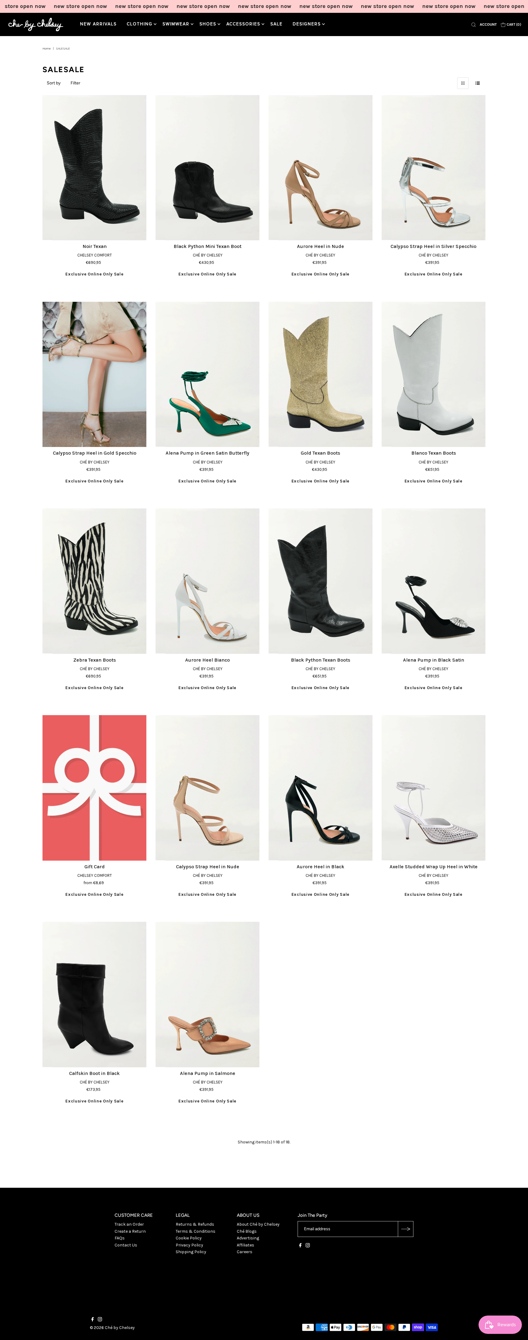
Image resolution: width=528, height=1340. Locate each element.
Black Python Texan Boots (320, 660)
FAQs (120, 1238)
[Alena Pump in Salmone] (207, 994)
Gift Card (94, 866)
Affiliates (245, 1245)
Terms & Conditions (195, 1231)
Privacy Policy (189, 1245)
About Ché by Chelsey (258, 1224)
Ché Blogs (247, 1231)
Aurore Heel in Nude (320, 246)
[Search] (473, 24)
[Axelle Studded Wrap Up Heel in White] (434, 788)
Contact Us (126, 1245)
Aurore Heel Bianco (207, 660)
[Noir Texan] (94, 168)
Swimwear (176, 24)
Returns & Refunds (195, 1224)
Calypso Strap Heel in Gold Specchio (94, 453)
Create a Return (130, 1231)
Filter (75, 83)
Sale (276, 24)
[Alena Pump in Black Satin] (434, 581)
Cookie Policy (189, 1238)
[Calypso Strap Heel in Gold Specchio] (94, 374)
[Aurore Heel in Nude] (320, 168)
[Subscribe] (405, 1229)
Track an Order (129, 1224)
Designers (307, 24)
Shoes (208, 24)
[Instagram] (308, 1246)
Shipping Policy (191, 1251)
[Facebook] (300, 1246)
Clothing (139, 24)
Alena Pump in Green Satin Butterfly (207, 453)
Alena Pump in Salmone (207, 1073)
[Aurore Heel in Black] (320, 788)
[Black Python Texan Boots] (320, 581)
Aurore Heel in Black (320, 866)
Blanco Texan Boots (433, 453)
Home (46, 48)
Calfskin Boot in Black (94, 1073)
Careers (244, 1251)
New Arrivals (98, 24)
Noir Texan (94, 246)
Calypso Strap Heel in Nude (207, 866)
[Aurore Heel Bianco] (207, 581)
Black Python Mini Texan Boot (207, 246)
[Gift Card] (94, 788)
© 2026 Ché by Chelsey (112, 1327)
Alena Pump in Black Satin (433, 660)
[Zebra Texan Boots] (94, 581)
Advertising (248, 1238)
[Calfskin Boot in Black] (94, 994)
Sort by (54, 83)
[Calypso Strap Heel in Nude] (207, 788)
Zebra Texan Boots (94, 660)
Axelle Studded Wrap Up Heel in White (434, 866)
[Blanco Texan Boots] (434, 374)
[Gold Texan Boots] (320, 374)
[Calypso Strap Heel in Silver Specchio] (434, 168)
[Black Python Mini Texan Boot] (207, 168)
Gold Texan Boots (320, 453)
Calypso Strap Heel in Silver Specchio (433, 246)
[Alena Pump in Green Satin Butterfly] (207, 374)
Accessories (243, 24)
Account (488, 24)
